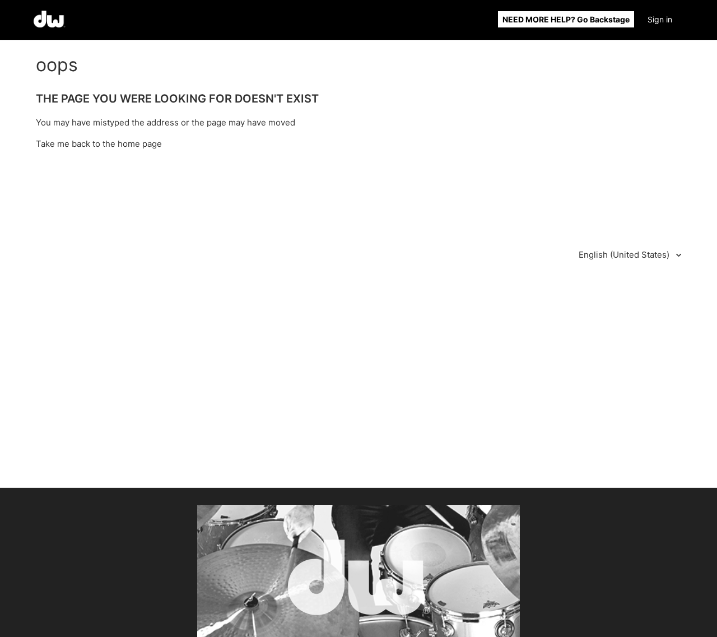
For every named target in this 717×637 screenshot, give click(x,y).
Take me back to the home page (99, 143)
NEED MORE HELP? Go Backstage (566, 19)
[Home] (50, 24)
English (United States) (625, 254)
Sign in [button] (660, 19)
